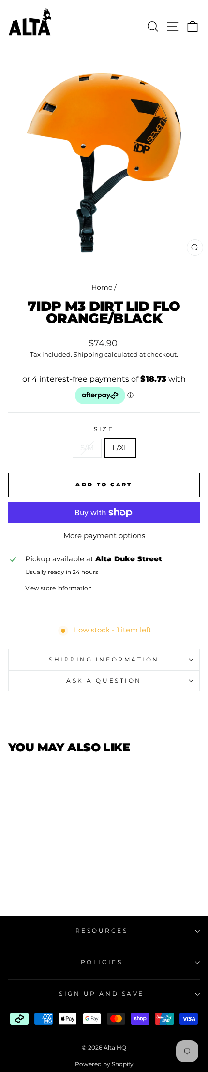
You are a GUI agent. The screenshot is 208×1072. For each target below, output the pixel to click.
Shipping (88, 354)
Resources (101, 930)
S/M (87, 447)
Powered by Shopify (104, 1064)
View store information (58, 588)
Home (101, 287)
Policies (101, 962)
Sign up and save (101, 993)
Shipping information (104, 659)
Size (104, 429)
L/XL (120, 447)
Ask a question (103, 680)
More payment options (104, 535)
